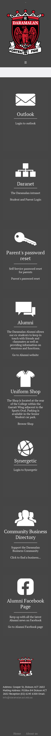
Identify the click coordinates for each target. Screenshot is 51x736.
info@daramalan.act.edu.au (18, 697)
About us (32, 733)
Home (17, 733)
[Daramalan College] (25, 32)
